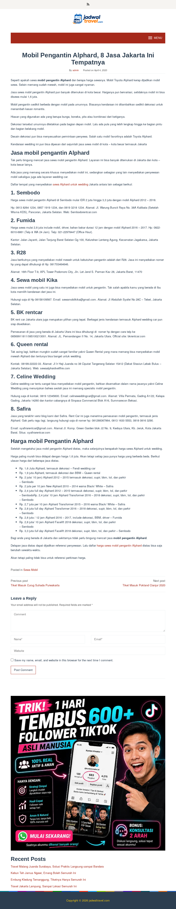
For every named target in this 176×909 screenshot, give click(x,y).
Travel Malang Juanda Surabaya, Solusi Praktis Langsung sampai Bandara (57, 866)
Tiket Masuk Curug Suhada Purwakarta (35, 583)
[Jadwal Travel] (88, 18)
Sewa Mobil (30, 570)
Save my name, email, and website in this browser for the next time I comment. (63, 660)
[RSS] (88, 4)
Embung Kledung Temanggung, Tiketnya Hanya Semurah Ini (48, 879)
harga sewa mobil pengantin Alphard (119, 545)
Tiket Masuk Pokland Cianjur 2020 (144, 583)
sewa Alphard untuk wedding (70, 184)
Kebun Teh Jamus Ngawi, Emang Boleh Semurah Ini (43, 873)
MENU (158, 38)
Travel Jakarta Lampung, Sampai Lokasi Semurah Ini (44, 886)
